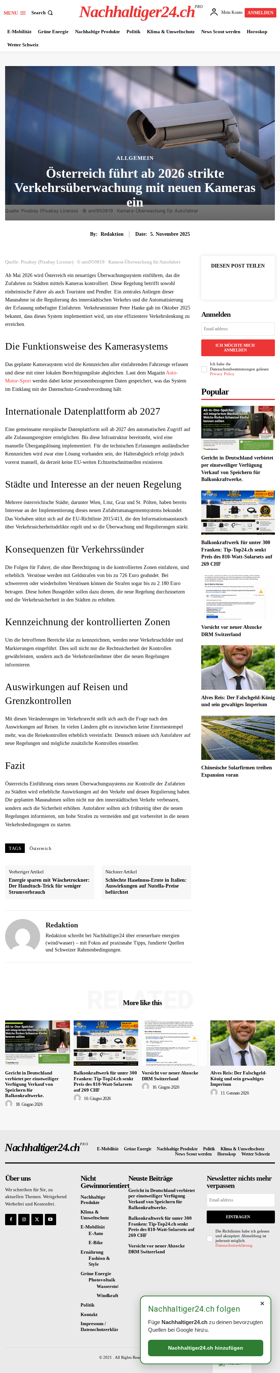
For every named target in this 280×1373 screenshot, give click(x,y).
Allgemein (135, 158)
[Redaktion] (22, 936)
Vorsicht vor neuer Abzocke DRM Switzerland (170, 1075)
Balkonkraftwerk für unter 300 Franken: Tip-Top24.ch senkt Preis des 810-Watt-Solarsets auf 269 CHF (105, 1081)
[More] (254, 282)
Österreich (40, 848)
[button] (42, 12)
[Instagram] (24, 1219)
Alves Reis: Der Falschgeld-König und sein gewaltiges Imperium (238, 1078)
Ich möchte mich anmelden (235, 347)
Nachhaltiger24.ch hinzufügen (205, 1348)
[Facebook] (221, 282)
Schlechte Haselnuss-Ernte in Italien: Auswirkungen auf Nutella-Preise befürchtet (146, 886)
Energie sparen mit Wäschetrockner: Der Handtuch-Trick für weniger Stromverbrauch (49, 886)
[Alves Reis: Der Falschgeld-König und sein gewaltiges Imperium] (238, 667)
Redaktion (112, 234)
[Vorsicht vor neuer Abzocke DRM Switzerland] (238, 597)
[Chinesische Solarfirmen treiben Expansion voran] (238, 738)
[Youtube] (50, 1219)
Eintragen (238, 1217)
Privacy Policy (222, 374)
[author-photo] (10, 1104)
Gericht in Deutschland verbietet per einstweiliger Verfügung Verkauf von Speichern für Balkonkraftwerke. (32, 1084)
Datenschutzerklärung (233, 1245)
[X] (237, 282)
